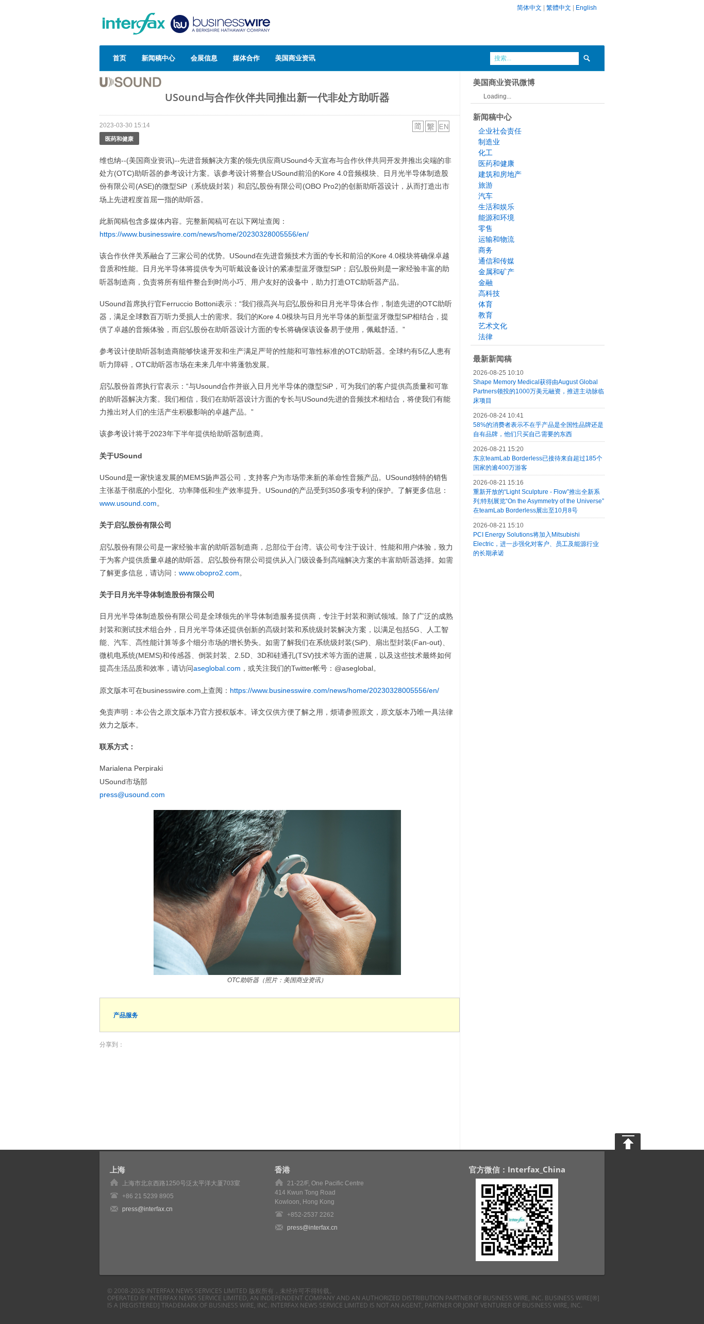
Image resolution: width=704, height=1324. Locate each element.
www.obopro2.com (209, 573)
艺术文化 (492, 326)
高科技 (489, 293)
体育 (485, 304)
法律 (485, 337)
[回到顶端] (628, 1141)
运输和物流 (496, 239)
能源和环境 (496, 217)
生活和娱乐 (496, 207)
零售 (485, 228)
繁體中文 (558, 7)
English (586, 7)
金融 (485, 282)
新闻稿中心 (158, 57)
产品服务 (125, 1015)
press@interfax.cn (147, 1209)
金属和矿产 (496, 272)
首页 (119, 57)
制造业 (489, 142)
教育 (485, 315)
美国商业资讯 (295, 57)
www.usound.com (128, 503)
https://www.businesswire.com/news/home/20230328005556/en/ (204, 234)
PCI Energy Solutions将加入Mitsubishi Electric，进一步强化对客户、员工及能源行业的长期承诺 (536, 544)
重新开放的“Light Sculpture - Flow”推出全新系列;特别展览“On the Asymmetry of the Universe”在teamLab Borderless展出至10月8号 (538, 501)
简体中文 (529, 7)
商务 (485, 250)
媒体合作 (246, 57)
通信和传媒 (496, 261)
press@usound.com (132, 794)
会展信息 (204, 57)
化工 (485, 152)
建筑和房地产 (500, 174)
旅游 (485, 185)
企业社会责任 (500, 131)
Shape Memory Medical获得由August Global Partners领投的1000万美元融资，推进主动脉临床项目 (538, 391)
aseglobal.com (217, 668)
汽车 (485, 196)
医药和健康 (119, 138)
